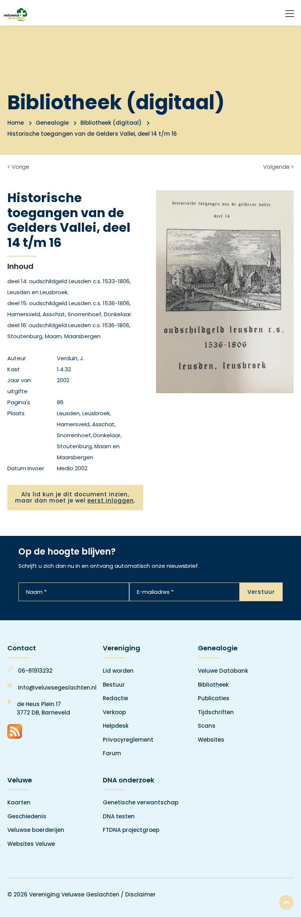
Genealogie (52, 123)
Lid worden (118, 671)
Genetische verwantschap (140, 802)
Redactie (115, 698)
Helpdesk (115, 726)
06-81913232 (35, 671)
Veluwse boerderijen (35, 830)
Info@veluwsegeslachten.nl (57, 687)
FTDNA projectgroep (131, 830)
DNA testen (119, 816)
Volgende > (278, 167)
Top (286, 902)
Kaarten (18, 802)
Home (15, 123)
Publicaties (213, 698)
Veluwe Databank (223, 671)
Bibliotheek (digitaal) (111, 123)
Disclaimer (140, 894)
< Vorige (18, 167)
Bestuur (114, 684)
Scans (206, 726)
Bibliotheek (213, 684)
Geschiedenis (26, 816)
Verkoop (114, 712)
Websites (211, 740)
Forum (112, 753)
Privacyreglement (128, 740)
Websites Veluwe (31, 844)
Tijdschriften (216, 712)
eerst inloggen (110, 500)
